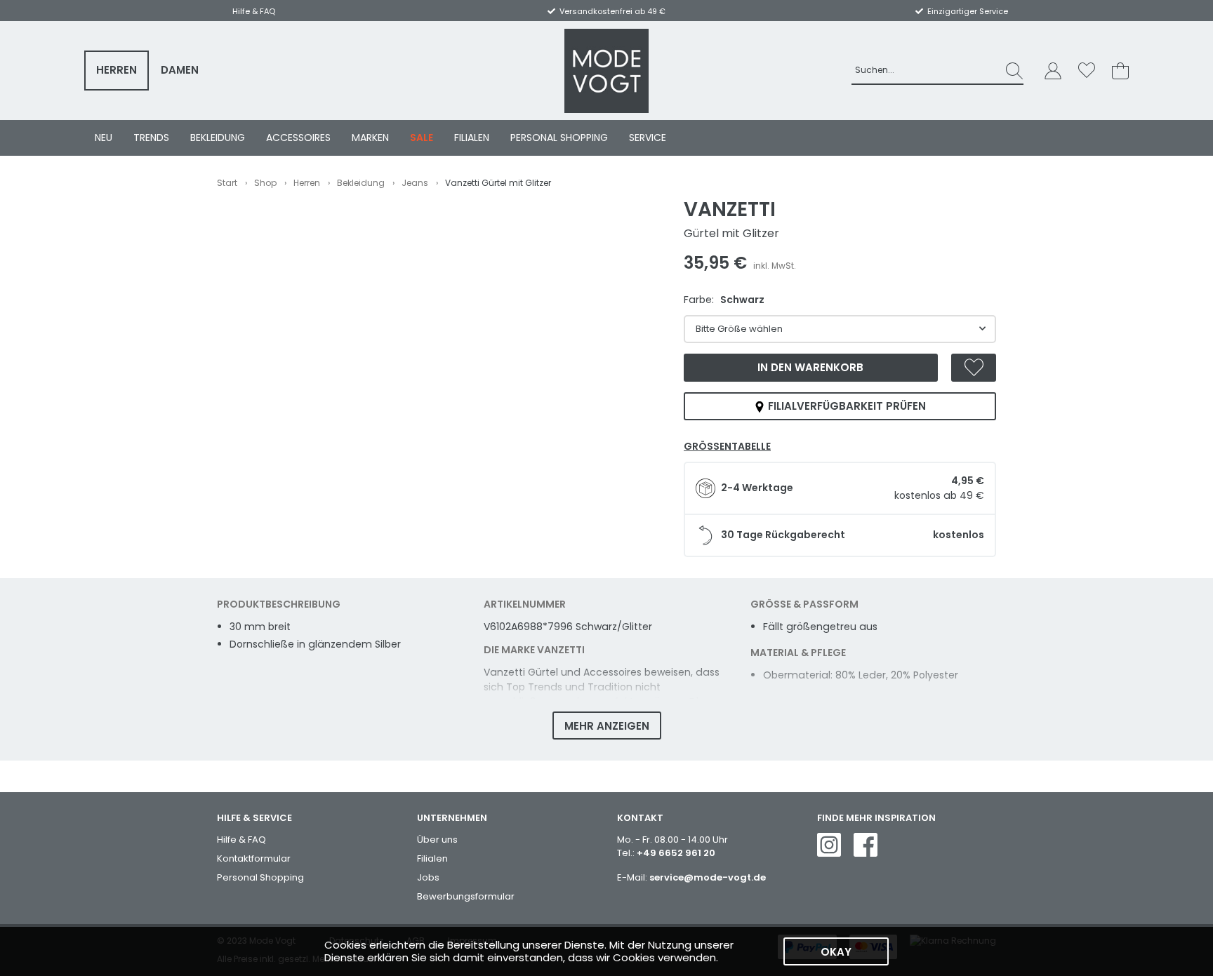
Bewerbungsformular (466, 896)
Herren (116, 69)
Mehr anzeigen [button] (606, 725)
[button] (1053, 70)
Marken (370, 138)
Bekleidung (217, 138)
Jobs (428, 877)
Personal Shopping (559, 138)
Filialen (471, 138)
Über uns (437, 839)
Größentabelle (727, 446)
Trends (151, 138)
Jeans (415, 183)
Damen (180, 69)
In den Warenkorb (810, 367)
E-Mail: (691, 877)
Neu (103, 138)
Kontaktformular (254, 858)
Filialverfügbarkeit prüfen (845, 406)
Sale (421, 138)
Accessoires (298, 138)
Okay (836, 951)
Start (227, 183)
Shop (265, 183)
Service (647, 138)
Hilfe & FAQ (241, 839)
